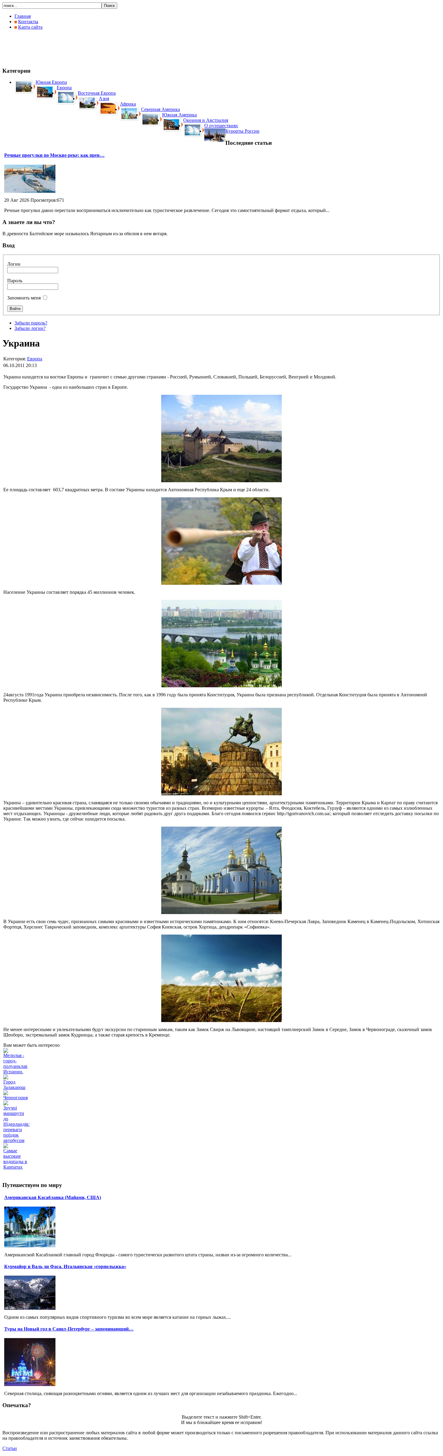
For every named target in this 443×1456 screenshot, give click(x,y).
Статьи (9, 1448)
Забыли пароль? (30, 322)
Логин (13, 264)
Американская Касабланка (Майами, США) (52, 1197)
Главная (22, 16)
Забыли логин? (30, 328)
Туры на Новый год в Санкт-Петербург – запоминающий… (69, 1328)
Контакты (28, 21)
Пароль (14, 280)
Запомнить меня (24, 297)
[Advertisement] (112, 48)
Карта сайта (30, 27)
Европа (34, 358)
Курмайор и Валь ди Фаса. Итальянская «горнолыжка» (65, 1266)
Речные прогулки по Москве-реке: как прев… (54, 155)
